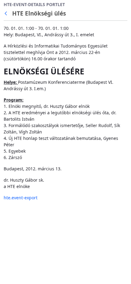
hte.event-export (20, 198)
